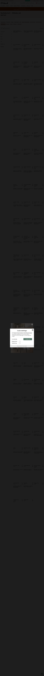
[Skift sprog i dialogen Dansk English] (32, 330)
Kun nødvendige (14, 339)
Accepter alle (28, 339)
